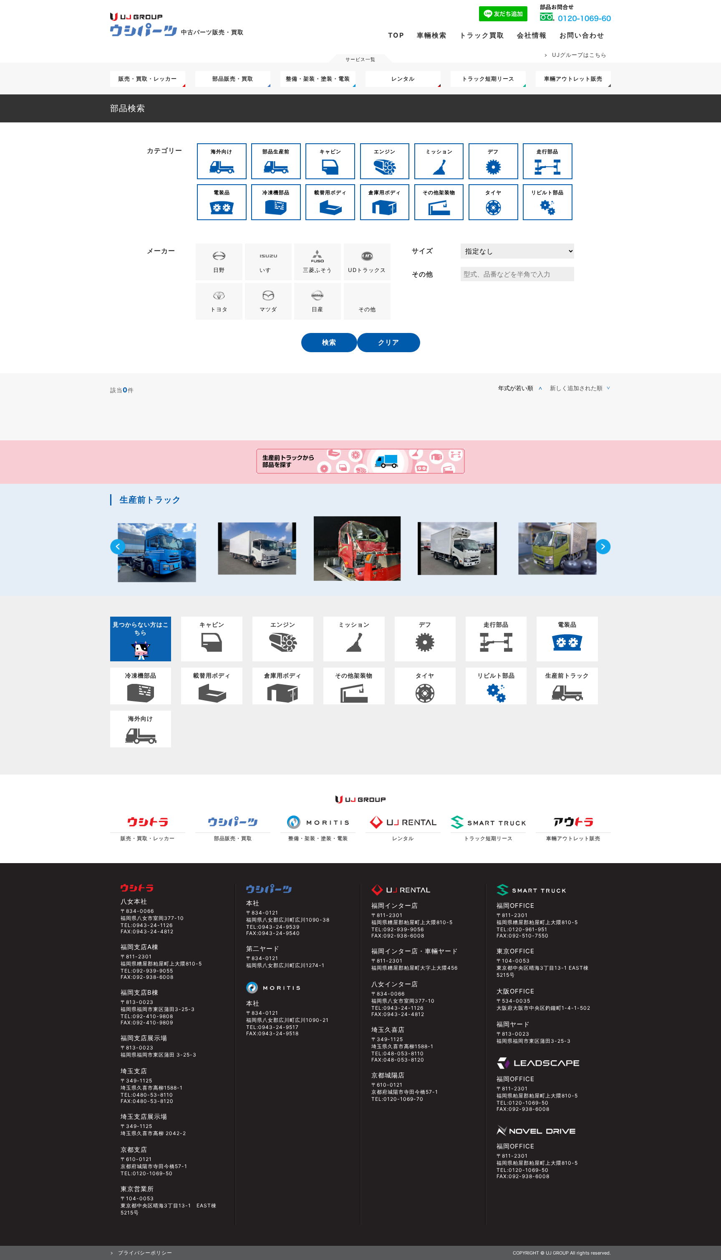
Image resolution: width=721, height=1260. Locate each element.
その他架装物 (439, 192)
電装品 (222, 192)
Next (603, 546)
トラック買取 (481, 35)
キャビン (330, 151)
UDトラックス (367, 270)
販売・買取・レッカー (147, 78)
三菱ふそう (317, 270)
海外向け (221, 151)
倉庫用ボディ (384, 192)
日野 (219, 270)
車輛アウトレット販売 (573, 78)
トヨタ (219, 309)
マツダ (268, 309)
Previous (118, 546)
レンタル (403, 78)
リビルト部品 (547, 192)
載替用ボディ (330, 192)
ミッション (439, 151)
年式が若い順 (515, 387)
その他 (367, 309)
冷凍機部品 (276, 192)
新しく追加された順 (576, 387)
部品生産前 (276, 151)
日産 (317, 309)
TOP (396, 35)
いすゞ (268, 270)
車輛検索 (432, 35)
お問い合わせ (582, 35)
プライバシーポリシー (145, 1253)
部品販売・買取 (232, 78)
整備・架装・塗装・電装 (318, 78)
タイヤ (493, 192)
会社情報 (532, 35)
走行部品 (547, 151)
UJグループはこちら (579, 54)
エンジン (385, 151)
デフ (493, 151)
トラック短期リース (488, 78)
